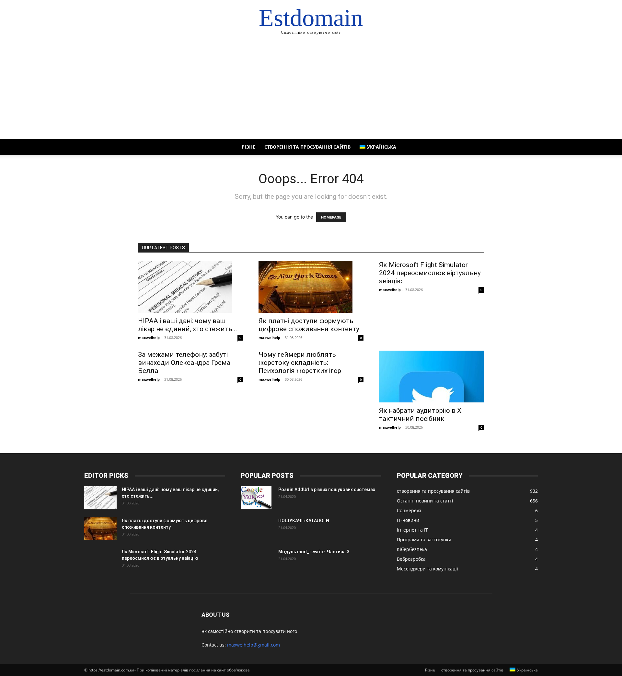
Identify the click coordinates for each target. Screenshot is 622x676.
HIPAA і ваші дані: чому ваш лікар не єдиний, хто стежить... (187, 325)
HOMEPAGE (331, 217)
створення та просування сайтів (307, 147)
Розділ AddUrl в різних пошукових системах (326, 489)
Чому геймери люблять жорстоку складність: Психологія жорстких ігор (300, 363)
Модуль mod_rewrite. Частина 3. (314, 551)
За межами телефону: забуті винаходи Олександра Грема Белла (184, 363)
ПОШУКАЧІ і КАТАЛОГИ (303, 520)
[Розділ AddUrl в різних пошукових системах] (256, 497)
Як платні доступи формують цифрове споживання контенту (309, 325)
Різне (248, 147)
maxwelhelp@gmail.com (253, 645)
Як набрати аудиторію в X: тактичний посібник (421, 414)
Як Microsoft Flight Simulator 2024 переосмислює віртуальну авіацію (430, 273)
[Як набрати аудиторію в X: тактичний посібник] (431, 376)
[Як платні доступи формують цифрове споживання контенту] (311, 287)
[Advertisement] (311, 90)
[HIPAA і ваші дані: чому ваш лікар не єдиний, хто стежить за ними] (190, 287)
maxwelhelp (149, 337)
